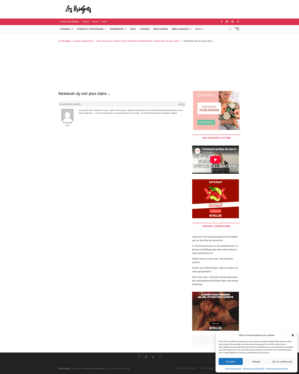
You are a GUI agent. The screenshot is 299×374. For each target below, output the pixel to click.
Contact (85, 21)
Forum (104, 21)
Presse (95, 21)
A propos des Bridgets (69, 21)
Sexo (133, 29)
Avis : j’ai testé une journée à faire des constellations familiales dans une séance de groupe (215, 281)
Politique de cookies (233, 368)
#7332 (181, 104)
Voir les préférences (282, 361)
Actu (198, 29)
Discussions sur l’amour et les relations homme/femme (124, 40)
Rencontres (160, 29)
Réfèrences (117, 29)
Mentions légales (207, 368)
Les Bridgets (64, 40)
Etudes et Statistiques (90, 29)
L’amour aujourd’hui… (84, 40)
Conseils (65, 29)
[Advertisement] (149, 67)
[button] (292, 335)
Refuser (256, 361)
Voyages (145, 29)
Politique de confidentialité (254, 368)
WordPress (99, 368)
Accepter (230, 361)
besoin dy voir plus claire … (168, 40)
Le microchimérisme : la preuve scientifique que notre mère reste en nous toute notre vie (215, 249)
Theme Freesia (88, 368)
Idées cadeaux (180, 29)
